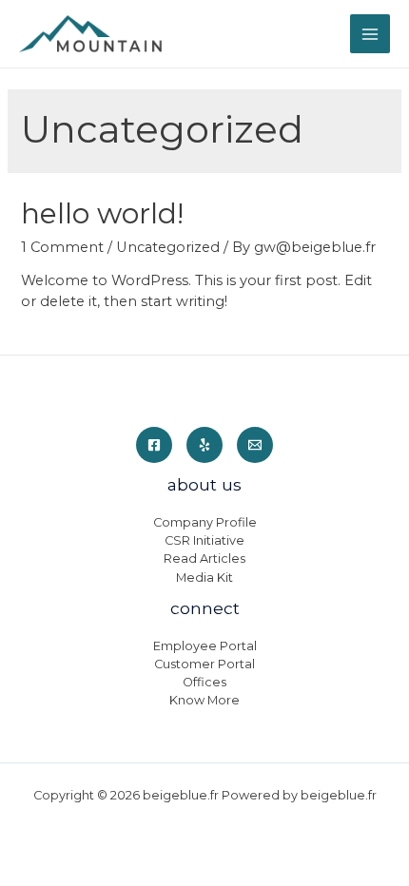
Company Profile (205, 522)
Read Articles (204, 558)
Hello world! (102, 213)
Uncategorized (168, 247)
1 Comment (62, 247)
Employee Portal (205, 646)
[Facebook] (154, 445)
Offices (204, 682)
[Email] (255, 445)
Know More (204, 700)
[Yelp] (204, 445)
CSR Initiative (204, 540)
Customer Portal (204, 664)
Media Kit (204, 577)
